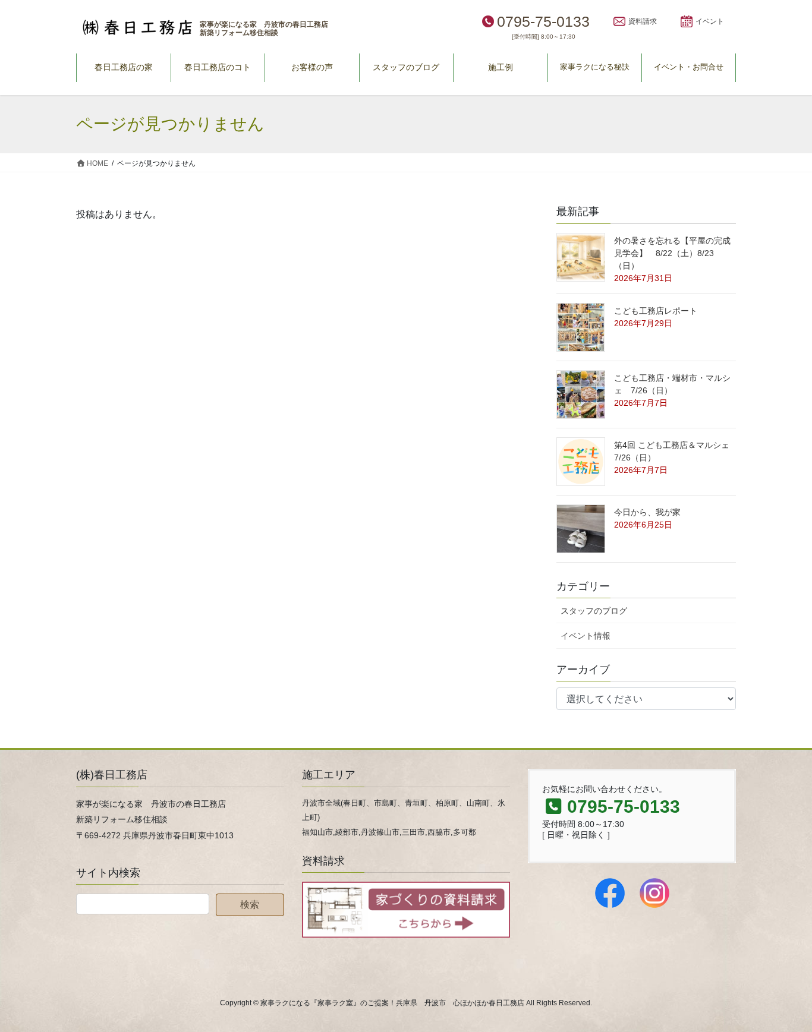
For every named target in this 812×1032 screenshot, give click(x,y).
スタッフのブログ (594, 611)
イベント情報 (585, 635)
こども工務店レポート (655, 310)
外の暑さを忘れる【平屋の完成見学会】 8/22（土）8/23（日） (672, 253)
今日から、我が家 (647, 512)
